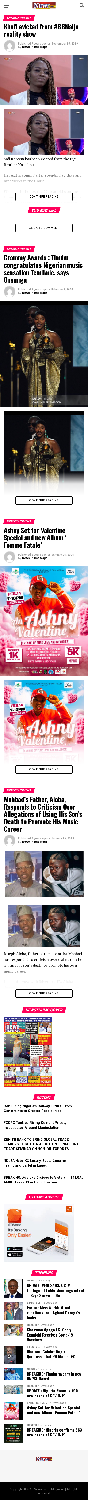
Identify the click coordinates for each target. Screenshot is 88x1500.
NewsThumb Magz (34, 47)
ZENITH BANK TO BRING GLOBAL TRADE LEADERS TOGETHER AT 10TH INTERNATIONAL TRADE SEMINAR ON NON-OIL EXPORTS (42, 1144)
